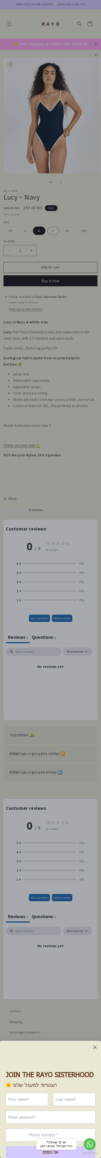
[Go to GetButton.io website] (89, 1153)
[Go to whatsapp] (90, 1144)
